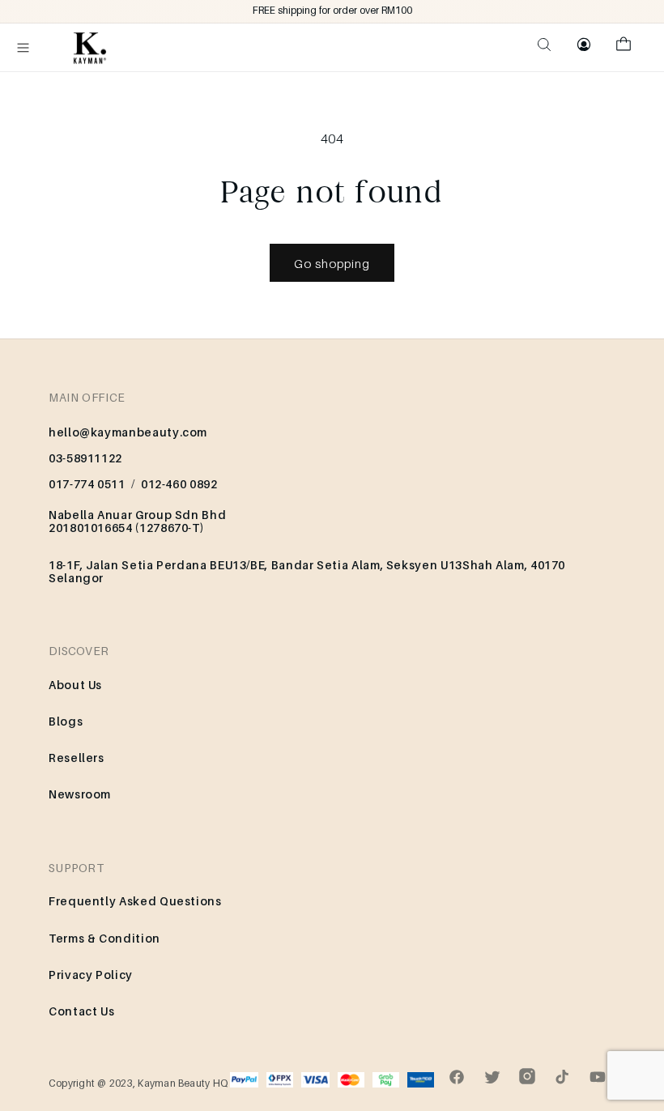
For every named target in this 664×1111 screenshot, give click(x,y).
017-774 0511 (87, 484)
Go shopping (332, 263)
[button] (23, 48)
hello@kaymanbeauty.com (128, 432)
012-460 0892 (179, 484)
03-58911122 (85, 458)
